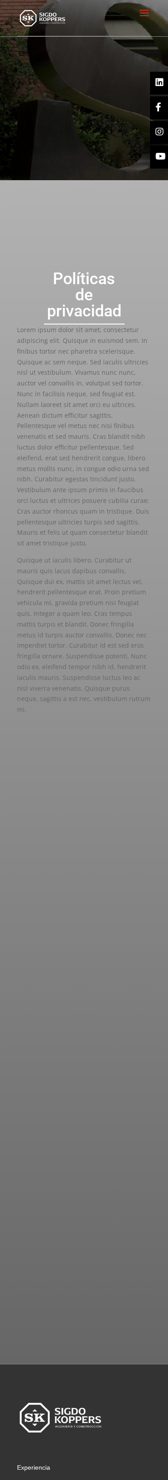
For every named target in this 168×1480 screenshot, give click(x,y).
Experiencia (33, 1467)
